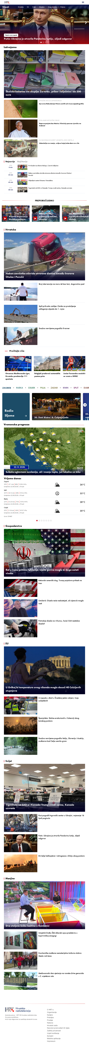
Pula (42, 387)
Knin (65, 387)
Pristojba (50, 1017)
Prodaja (50, 1020)
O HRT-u (50, 1010)
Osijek (31, 387)
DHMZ (10, 516)
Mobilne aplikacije (53, 1038)
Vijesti (5, 6)
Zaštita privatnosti (54, 1031)
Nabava (50, 1023)
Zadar (54, 387)
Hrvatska (21, 7)
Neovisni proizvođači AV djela (58, 1028)
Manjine (41, 7)
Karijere (50, 1015)
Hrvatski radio (52, 1025)
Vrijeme (62, 7)
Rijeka (19, 387)
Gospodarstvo (52, 7)
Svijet (34, 7)
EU (28, 7)
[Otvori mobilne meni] (83, 2)
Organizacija (52, 1012)
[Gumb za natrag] (6, 520)
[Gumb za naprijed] (83, 520)
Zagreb (6, 387)
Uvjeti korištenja (53, 1033)
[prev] (3, 22)
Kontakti (50, 1036)
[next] (86, 22)
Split (76, 387)
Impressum (51, 1041)
